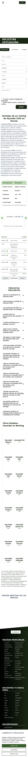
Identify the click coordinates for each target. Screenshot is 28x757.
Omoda (6, 710)
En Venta (17, 665)
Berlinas (6, 673)
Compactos (18, 663)
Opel (5, 703)
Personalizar (14, 749)
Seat (5, 698)
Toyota (6, 700)
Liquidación (18, 675)
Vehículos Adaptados (7, 658)
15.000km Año (19, 653)
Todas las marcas (9, 717)
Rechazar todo (14, 753)
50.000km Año (19, 655)
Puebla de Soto (8, 727)
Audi (16, 707)
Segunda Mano (19, 647)
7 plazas (17, 651)
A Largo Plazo (18, 645)
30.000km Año (8, 655)
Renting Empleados (9, 677)
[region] (14, 743)
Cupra (5, 707)
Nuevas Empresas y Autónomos (20, 678)
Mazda (17, 712)
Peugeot (17, 700)
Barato (6, 651)
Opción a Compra (19, 667)
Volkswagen (18, 698)
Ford (16, 715)
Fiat (5, 693)
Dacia (5, 712)
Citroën (17, 695)
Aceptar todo (14, 745)
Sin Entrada (7, 665)
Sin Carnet (7, 663)
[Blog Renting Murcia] (8, 632)
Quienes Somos (19, 643)
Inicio (3, 8)
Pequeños (17, 649)
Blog (16, 671)
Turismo (6, 671)
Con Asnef (7, 653)
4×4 (5, 669)
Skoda (6, 715)
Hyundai (8, 8)
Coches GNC (7, 675)
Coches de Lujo (8, 661)
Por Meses (17, 661)
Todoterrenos (7, 645)
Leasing (6, 649)
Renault (17, 705)
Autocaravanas (8, 647)
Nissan (17, 703)
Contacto (6, 643)
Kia (5, 695)
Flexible (17, 657)
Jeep (5, 705)
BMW (16, 710)
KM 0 (5, 667)
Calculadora (18, 673)
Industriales (18, 669)
